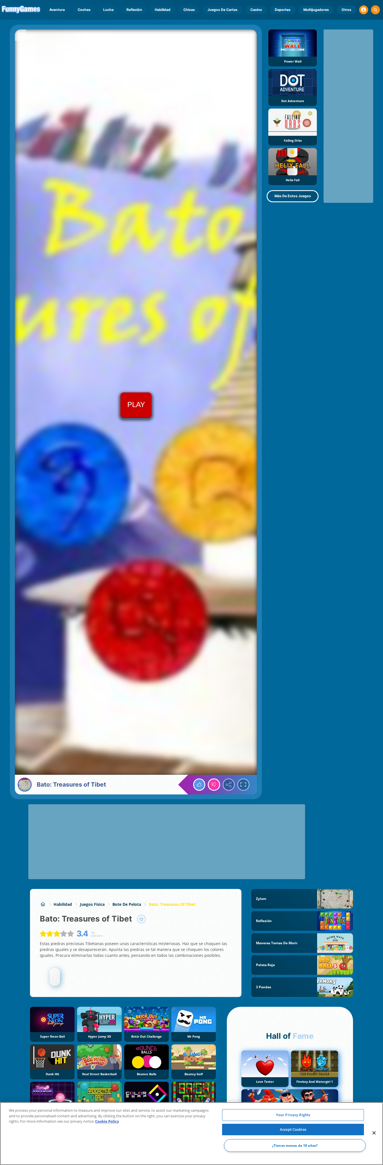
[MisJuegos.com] (43, 904)
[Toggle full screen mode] (243, 784)
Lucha (108, 10)
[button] (363, 9)
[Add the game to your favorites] (141, 918)
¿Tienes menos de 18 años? (295, 1145)
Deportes (282, 10)
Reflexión (134, 10)
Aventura (57, 10)
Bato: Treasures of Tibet (172, 904)
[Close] (374, 1133)
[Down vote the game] (214, 784)
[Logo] (21, 10)
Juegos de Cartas (222, 10)
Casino (256, 10)
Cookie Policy (107, 1121)
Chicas (189, 10)
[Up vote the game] (199, 784)
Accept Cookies (293, 1129)
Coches (84, 10)
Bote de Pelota (126, 904)
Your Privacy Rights (293, 1114)
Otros (346, 10)
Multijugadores (316, 10)
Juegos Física (92, 904)
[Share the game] (229, 784)
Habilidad (162, 10)
